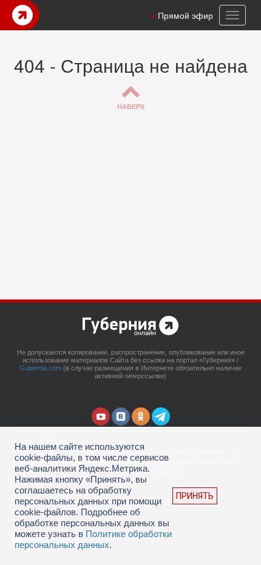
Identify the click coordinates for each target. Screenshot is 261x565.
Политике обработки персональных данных (93, 539)
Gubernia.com (40, 368)
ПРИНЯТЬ (195, 496)
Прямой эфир (185, 15)
